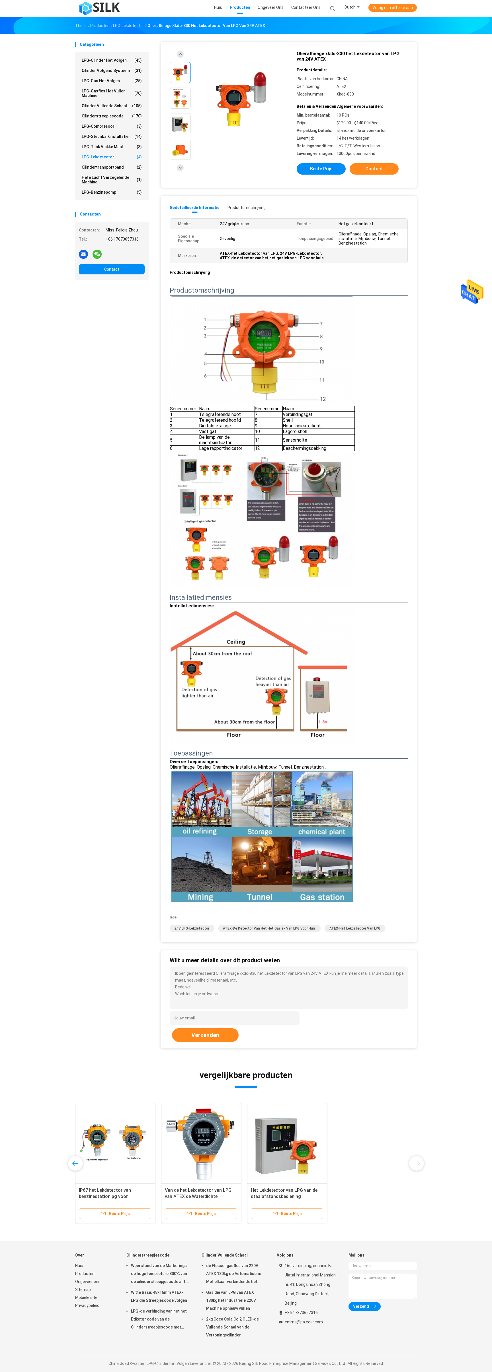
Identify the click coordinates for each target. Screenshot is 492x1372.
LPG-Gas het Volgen (112, 80)
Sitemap (83, 1289)
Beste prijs (321, 168)
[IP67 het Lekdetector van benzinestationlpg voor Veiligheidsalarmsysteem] (115, 1143)
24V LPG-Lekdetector (192, 928)
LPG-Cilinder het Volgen (112, 60)
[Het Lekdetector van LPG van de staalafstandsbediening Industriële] (287, 1143)
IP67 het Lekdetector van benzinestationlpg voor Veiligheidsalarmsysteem (105, 1196)
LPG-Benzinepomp (112, 192)
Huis (79, 1265)
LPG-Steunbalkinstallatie (112, 136)
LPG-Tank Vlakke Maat (112, 146)
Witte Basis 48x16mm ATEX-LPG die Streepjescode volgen (159, 1296)
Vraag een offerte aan (392, 7)
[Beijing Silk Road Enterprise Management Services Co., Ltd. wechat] (97, 253)
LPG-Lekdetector (112, 157)
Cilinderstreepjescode (112, 116)
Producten (85, 1273)
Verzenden (205, 1035)
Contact (111, 269)
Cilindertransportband (112, 167)
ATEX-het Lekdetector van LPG (354, 928)
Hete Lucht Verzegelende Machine (112, 179)
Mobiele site (86, 1297)
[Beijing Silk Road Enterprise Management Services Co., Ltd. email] (83, 253)
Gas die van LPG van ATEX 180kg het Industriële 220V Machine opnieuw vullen (231, 1300)
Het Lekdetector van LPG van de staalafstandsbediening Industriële (284, 1196)
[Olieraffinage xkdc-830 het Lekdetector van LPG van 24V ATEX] (241, 98)
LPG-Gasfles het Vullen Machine (112, 93)
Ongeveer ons (88, 1281)
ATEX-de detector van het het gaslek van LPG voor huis (269, 928)
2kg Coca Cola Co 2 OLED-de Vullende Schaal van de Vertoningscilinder (232, 1327)
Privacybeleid (87, 1305)
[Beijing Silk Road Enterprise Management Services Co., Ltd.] (100, 8)
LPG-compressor (112, 126)
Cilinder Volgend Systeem (112, 70)
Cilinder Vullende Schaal (112, 106)
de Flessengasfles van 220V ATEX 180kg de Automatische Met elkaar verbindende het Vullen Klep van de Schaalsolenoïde (233, 1274)
